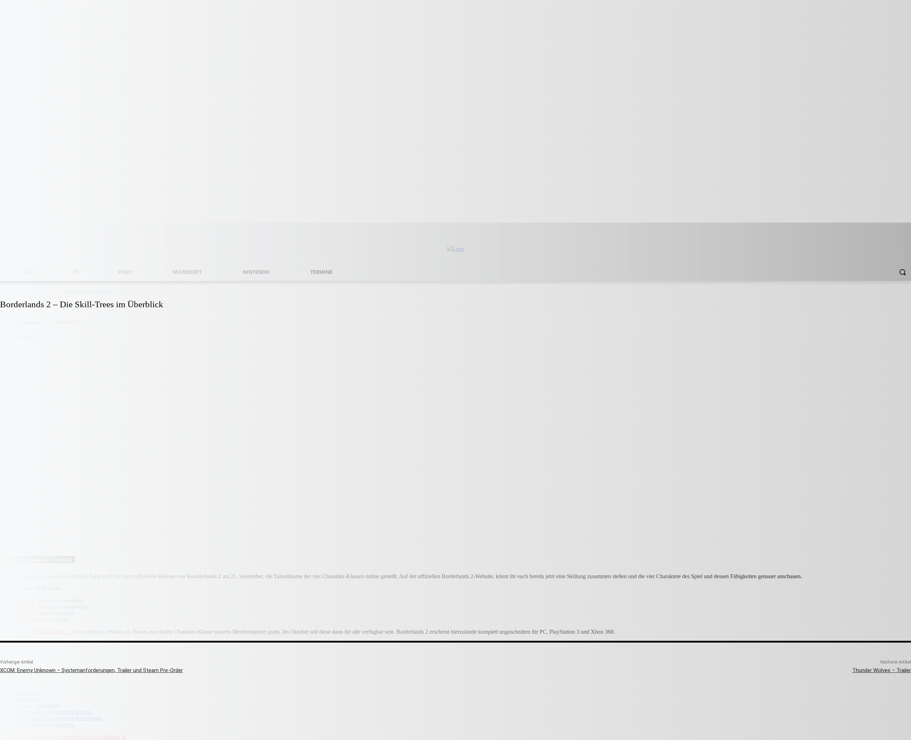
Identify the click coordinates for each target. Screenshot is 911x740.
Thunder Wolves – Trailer (881, 670)
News (7, 559)
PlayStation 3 (39, 559)
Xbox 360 (64, 559)
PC (20, 559)
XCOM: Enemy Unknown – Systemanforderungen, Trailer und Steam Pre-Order (91, 670)
